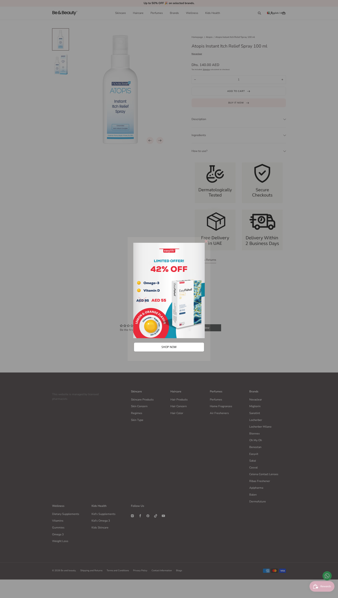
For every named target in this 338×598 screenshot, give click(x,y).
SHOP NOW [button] (169, 347)
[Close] (206, 241)
